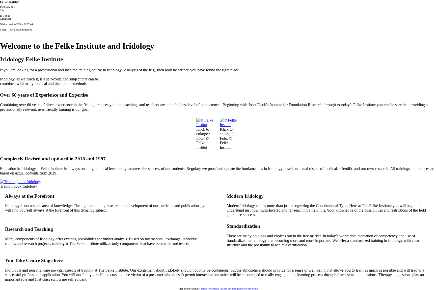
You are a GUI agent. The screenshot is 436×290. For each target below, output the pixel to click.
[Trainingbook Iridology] (20, 182)
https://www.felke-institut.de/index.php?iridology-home (229, 288)
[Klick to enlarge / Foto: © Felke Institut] (206, 125)
